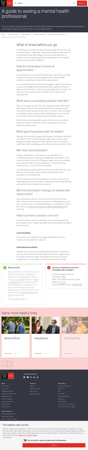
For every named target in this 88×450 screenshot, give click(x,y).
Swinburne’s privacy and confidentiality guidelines (47, 206)
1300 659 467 (77, 284)
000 (63, 277)
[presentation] (9, 363)
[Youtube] (28, 377)
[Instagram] (31, 377)
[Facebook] (24, 377)
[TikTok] (37, 377)
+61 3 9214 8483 (17, 279)
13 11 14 (61, 282)
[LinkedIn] (34, 377)
